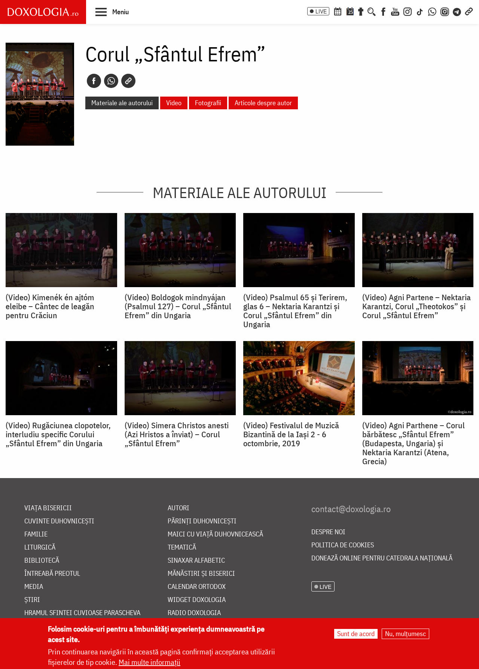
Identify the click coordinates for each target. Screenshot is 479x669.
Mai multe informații (149, 662)
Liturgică (39, 547)
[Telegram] (457, 11)
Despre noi (328, 532)
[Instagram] (407, 11)
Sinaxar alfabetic (196, 561)
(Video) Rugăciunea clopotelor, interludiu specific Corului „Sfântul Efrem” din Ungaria (58, 434)
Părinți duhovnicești (202, 521)
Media (33, 587)
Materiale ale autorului (122, 102)
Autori (178, 508)
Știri (32, 600)
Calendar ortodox (197, 587)
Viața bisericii (48, 508)
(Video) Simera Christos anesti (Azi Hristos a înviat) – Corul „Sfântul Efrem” (177, 434)
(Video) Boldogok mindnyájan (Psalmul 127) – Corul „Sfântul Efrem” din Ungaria (178, 306)
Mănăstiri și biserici (201, 574)
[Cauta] (371, 11)
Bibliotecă (41, 561)
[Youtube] (395, 11)
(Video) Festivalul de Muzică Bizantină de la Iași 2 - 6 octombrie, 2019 (291, 434)
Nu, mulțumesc (405, 633)
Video (173, 102)
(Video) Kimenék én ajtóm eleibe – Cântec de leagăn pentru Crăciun (50, 306)
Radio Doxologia (194, 613)
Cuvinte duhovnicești (59, 521)
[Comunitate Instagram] (444, 11)
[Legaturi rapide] (468, 11)
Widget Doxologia (197, 600)
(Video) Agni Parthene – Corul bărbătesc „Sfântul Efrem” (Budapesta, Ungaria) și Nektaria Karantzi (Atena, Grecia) (413, 443)
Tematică (182, 547)
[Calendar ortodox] (337, 11)
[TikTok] (420, 11)
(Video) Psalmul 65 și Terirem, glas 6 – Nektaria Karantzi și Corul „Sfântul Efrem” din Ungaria (295, 311)
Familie (36, 534)
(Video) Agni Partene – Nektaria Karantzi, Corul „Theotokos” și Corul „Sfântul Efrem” (416, 306)
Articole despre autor (263, 102)
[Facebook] (383, 11)
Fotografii (208, 102)
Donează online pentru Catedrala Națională (381, 558)
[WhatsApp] (432, 11)
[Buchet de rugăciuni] (360, 11)
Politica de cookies (342, 545)
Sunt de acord (356, 633)
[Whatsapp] (111, 81)
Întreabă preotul (52, 574)
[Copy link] (128, 81)
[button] (112, 11)
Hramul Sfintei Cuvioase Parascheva (82, 613)
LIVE (321, 11)
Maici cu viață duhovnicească (215, 534)
